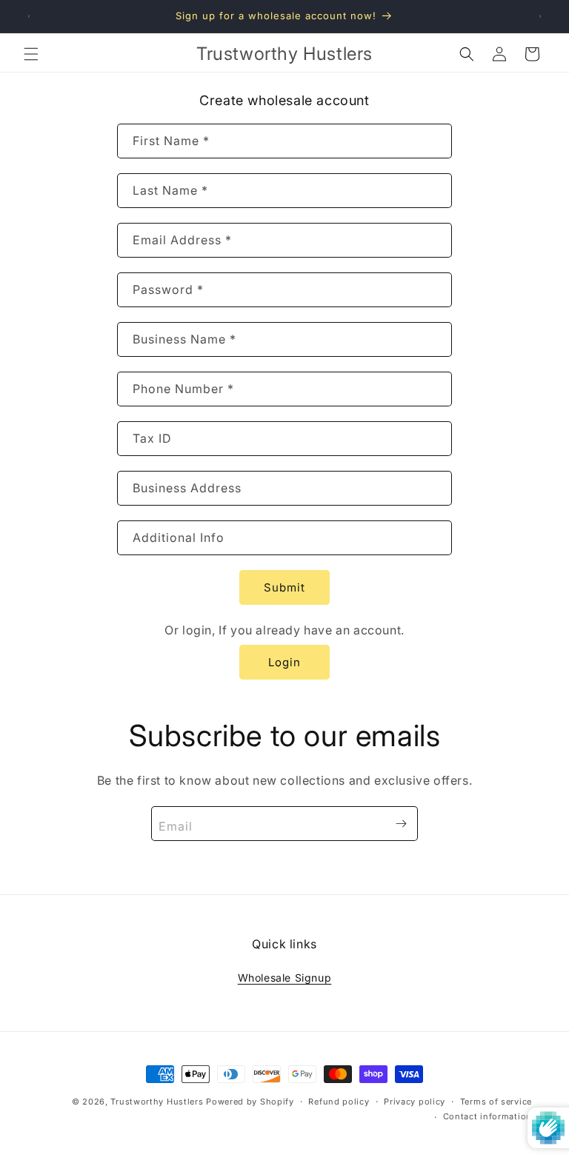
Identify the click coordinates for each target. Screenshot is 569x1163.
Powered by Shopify (250, 1101)
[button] (31, 54)
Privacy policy (414, 1101)
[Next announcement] (540, 16)
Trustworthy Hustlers (156, 1101)
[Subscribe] (401, 823)
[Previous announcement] (29, 16)
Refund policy (338, 1101)
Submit (284, 587)
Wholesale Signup (285, 977)
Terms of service (496, 1101)
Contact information (487, 1116)
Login (284, 662)
